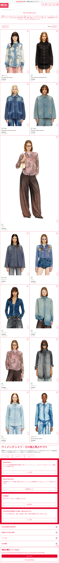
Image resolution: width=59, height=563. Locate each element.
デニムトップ (4, 279)
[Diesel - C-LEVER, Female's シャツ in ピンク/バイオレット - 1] (29, 179)
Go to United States (29, 559)
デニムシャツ (4, 332)
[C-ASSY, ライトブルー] (15, 51)
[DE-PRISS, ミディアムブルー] (15, 104)
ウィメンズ (4, 9)
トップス (7, 456)
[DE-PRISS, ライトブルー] (44, 104)
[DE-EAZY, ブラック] (44, 51)
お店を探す (29, 504)
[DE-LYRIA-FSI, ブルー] (44, 412)
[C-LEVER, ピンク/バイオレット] (15, 359)
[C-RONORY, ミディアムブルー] (44, 253)
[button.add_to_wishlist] (28, 31)
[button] (29, 1)
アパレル (9, 9)
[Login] (50, 4)
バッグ (29, 456)
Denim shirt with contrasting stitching (38, 77)
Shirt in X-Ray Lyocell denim (36, 438)
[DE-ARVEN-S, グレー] (44, 359)
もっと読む (29, 472)
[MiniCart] (54, 4)
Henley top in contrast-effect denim (8, 130)
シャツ (13, 9)
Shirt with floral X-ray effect (7, 77)
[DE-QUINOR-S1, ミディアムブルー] (15, 306)
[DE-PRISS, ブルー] (15, 253)
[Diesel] (4, 5)
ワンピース (18, 456)
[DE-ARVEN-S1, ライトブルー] (44, 306)
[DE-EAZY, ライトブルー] (15, 412)
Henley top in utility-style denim (37, 130)
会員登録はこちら (29, 489)
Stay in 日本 (29, 556)
